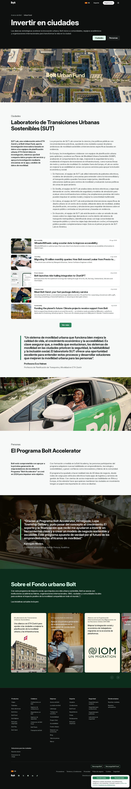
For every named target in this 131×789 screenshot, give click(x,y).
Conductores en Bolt (36, 703)
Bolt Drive (14, 712)
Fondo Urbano (54, 727)
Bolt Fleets (34, 727)
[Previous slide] (112, 677)
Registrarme (108, 3)
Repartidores (73, 712)
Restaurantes (73, 718)
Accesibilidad (54, 723)
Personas (113, 38)
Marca (52, 741)
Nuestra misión (16, 751)
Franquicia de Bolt (36, 730)
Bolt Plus (14, 727)
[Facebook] (18, 775)
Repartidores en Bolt (36, 713)
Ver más (65, 325)
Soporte (96, 3)
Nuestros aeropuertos (112, 706)
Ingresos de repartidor (34, 718)
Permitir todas (101, 778)
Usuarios (72, 702)
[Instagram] (28, 775)
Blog (51, 735)
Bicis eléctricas (16, 708)
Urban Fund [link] (28, 15)
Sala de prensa (54, 738)
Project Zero (54, 720)
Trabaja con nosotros (54, 712)
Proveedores (60, 771)
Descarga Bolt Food (112, 766)
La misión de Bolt (55, 705)
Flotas (71, 715)
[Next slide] (118, 677)
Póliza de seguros (98, 771)
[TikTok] (37, 775)
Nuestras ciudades (113, 702)
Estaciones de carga (15, 755)
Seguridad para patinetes (93, 713)
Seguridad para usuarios (93, 703)
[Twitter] (23, 775)
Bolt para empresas (14, 722)
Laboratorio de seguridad (93, 718)
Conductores (73, 705)
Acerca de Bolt (54, 702)
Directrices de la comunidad (90, 775)
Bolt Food (14, 715)
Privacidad (87, 771)
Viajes (13, 702)
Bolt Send (14, 730)
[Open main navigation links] (118, 3)
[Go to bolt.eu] (13, 3)
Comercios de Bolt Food (36, 723)
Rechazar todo (119, 778)
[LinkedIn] (32, 775)
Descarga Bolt (97, 766)
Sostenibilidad (54, 717)
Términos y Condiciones (73, 771)
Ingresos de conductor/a (34, 708)
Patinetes (14, 705)
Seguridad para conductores (93, 708)
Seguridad (116, 771)
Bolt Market (15, 718)
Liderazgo (53, 708)
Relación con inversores (54, 731)
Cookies (108, 771)
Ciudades (99, 38)
